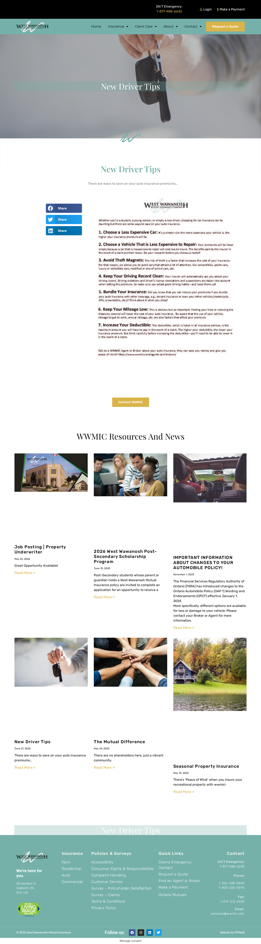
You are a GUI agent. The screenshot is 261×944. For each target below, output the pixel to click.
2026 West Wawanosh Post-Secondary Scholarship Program (125, 556)
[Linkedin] (149, 932)
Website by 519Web (232, 932)
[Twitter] (158, 932)
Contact (191, 26)
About (169, 26)
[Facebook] (132, 932)
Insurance (116, 26)
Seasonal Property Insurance (206, 766)
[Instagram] (141, 932)
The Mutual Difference (119, 741)
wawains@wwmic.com (228, 913)
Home (96, 26)
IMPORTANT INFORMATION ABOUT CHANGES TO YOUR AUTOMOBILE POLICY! (203, 562)
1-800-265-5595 (231, 888)
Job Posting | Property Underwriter (40, 549)
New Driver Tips (32, 741)
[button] (64, 208)
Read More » (24, 573)
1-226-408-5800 (231, 883)
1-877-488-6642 (169, 11)
